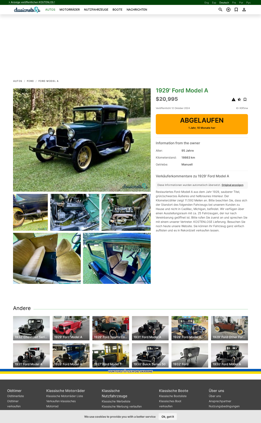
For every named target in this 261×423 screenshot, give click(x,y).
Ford (30, 81)
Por (241, 2)
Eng (207, 2)
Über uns (216, 391)
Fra (234, 2)
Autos (50, 9)
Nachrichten (137, 9)
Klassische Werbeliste (116, 401)
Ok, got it (167, 416)
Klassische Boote (173, 391)
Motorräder (70, 9)
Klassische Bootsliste (173, 396)
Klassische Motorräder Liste (64, 396)
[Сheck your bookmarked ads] (236, 9)
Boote (117, 9)
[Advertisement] (130, 48)
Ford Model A (49, 81)
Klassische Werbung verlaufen (122, 406)
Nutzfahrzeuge (96, 9)
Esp (214, 2)
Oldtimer (14, 391)
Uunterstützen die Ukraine (130, 371)
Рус (248, 2)
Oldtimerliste (15, 396)
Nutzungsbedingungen (224, 406)
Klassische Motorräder (65, 391)
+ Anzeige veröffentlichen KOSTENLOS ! (32, 2)
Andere (22, 308)
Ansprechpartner (220, 401)
